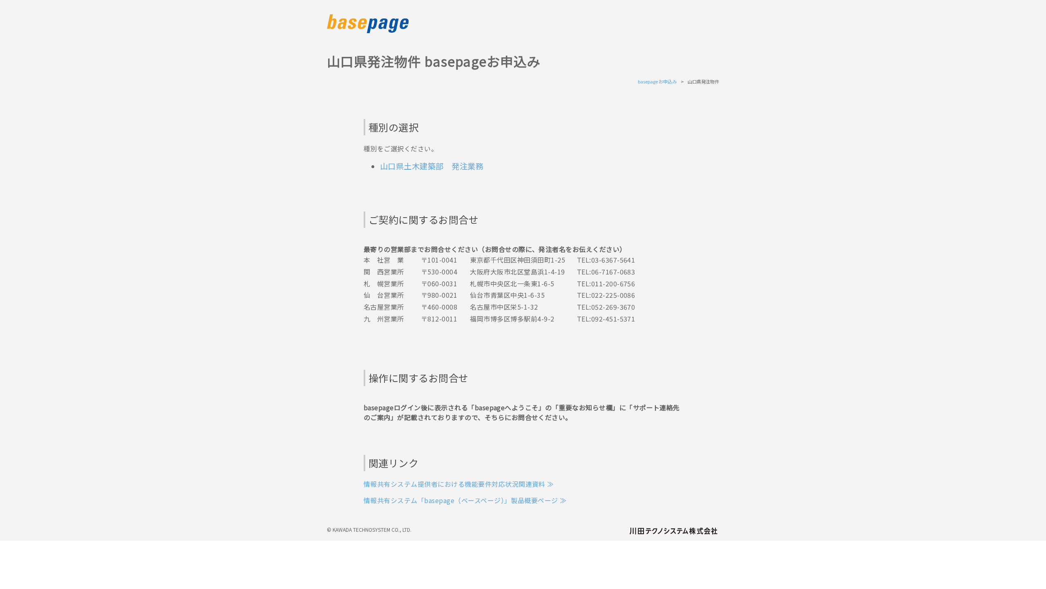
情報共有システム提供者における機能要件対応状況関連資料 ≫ (459, 484)
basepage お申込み (657, 81)
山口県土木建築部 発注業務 (431, 166)
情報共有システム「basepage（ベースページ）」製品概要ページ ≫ (465, 500)
